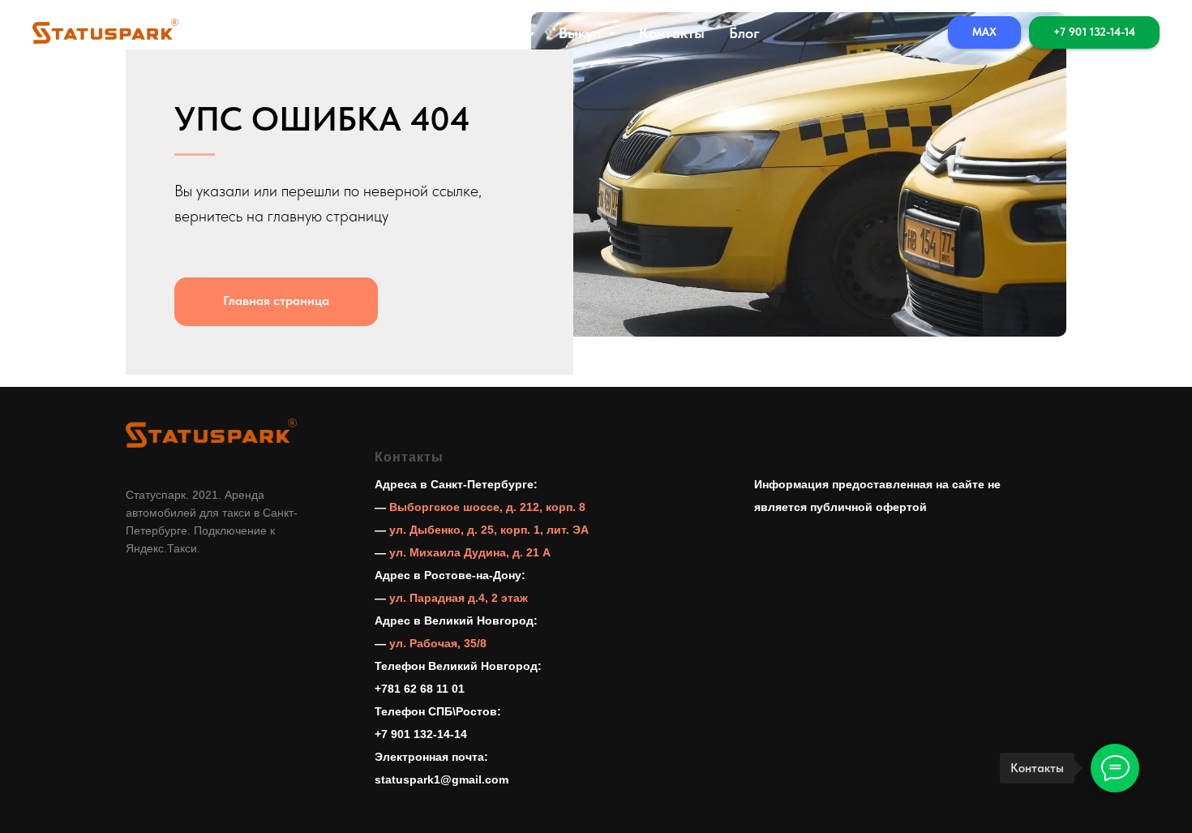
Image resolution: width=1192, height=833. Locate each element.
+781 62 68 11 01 (420, 688)
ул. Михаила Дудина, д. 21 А (470, 552)
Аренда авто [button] (478, 33)
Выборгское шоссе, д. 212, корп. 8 (487, 506)
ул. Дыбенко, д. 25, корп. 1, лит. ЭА (489, 529)
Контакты (672, 33)
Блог (744, 33)
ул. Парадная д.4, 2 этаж (458, 597)
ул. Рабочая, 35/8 (438, 643)
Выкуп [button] (582, 33)
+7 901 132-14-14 (421, 734)
